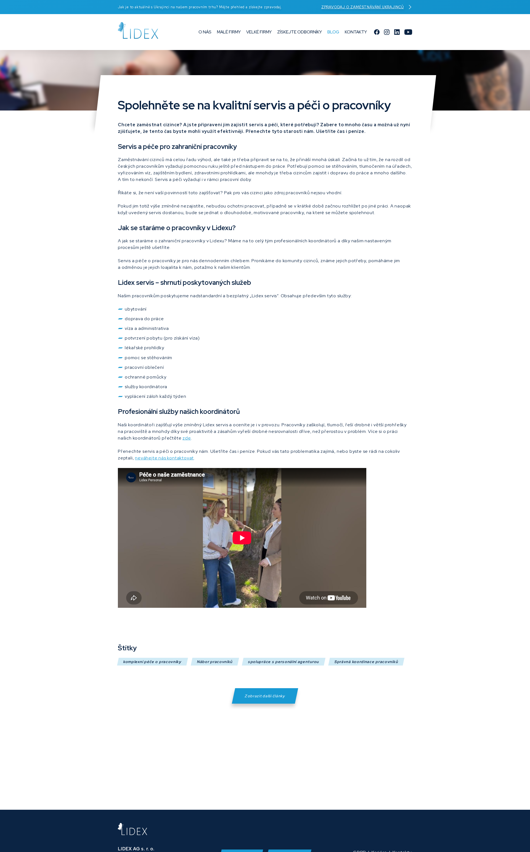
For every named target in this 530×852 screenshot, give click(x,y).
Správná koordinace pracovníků (366, 661)
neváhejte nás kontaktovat (164, 458)
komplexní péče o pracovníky (152, 661)
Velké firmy (259, 32)
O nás (204, 32)
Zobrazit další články (265, 695)
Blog (333, 32)
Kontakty (356, 32)
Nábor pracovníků (215, 661)
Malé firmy (229, 32)
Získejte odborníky (299, 32)
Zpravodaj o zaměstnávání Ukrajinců (362, 7)
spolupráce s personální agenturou (284, 661)
